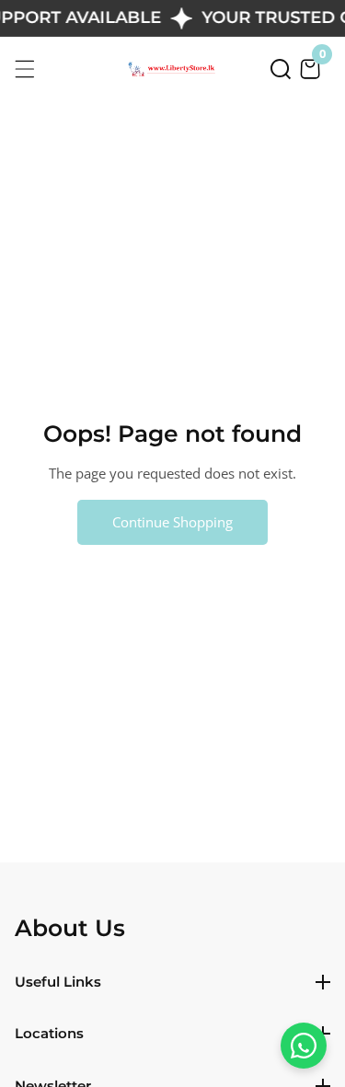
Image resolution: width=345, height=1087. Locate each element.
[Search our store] (280, 69)
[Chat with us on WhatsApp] (304, 1046)
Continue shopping (172, 522)
